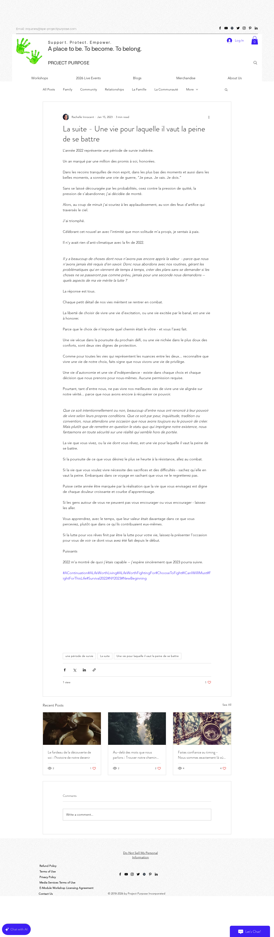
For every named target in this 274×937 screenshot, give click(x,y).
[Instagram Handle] (244, 28)
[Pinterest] (250, 28)
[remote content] (137, 615)
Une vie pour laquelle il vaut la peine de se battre (148, 656)
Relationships (114, 89)
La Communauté (166, 89)
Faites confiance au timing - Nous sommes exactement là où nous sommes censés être (200, 755)
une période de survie (79, 656)
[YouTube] (226, 28)
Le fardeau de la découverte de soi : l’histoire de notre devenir (69, 755)
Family (67, 89)
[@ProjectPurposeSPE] (220, 28)
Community (88, 89)
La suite (105, 656)
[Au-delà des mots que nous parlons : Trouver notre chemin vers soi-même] (137, 728)
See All (226, 705)
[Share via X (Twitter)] (74, 670)
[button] (254, 40)
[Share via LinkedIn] (84, 670)
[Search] (255, 63)
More (190, 89)
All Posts (49, 89)
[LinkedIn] (256, 28)
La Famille (139, 89)
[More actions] (208, 117)
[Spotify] (232, 28)
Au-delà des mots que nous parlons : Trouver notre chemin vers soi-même (134, 755)
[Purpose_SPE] (238, 28)
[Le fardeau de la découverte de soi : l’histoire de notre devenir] (72, 728)
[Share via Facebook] (65, 670)
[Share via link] (94, 670)
